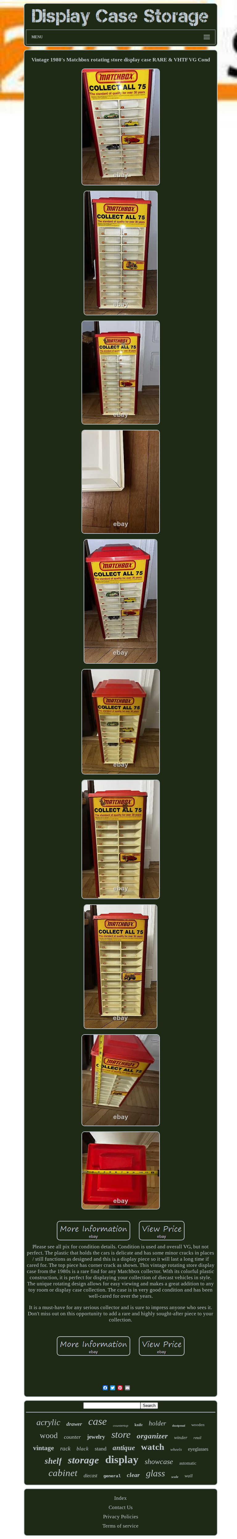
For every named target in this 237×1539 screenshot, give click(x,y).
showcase (159, 1462)
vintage (43, 1448)
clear (133, 1474)
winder (180, 1437)
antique (124, 1448)
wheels (176, 1449)
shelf (53, 1461)
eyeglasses (198, 1449)
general (112, 1476)
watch (152, 1447)
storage (83, 1460)
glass (155, 1473)
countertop (120, 1425)
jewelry (96, 1436)
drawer (74, 1424)
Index (120, 1498)
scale (174, 1477)
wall (189, 1475)
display (122, 1460)
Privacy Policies (120, 1517)
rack (65, 1448)
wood (49, 1435)
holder (157, 1423)
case (97, 1421)
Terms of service (120, 1526)
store (121, 1434)
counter (72, 1437)
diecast (90, 1475)
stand (100, 1449)
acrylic (48, 1422)
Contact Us (121, 1507)
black (83, 1449)
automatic (187, 1463)
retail (197, 1438)
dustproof (178, 1425)
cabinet (62, 1472)
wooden (198, 1424)
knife (139, 1425)
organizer (152, 1436)
